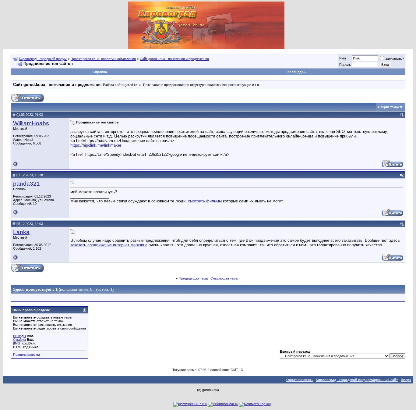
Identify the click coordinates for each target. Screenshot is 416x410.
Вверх (406, 380)
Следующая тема (224, 278)
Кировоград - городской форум (43, 59)
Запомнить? (394, 59)
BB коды (19, 336)
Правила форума (26, 354)
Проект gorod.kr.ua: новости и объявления (103, 59)
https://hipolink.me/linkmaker (95, 145)
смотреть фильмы (205, 201)
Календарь (296, 72)
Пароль (345, 64)
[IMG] (17, 343)
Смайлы (19, 339)
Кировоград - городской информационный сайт (357, 380)
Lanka (21, 232)
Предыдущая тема (193, 278)
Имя (342, 58)
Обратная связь (299, 380)
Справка (100, 72)
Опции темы (388, 107)
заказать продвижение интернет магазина (108, 245)
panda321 (26, 183)
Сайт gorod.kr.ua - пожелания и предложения (174, 59)
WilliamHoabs (31, 123)
